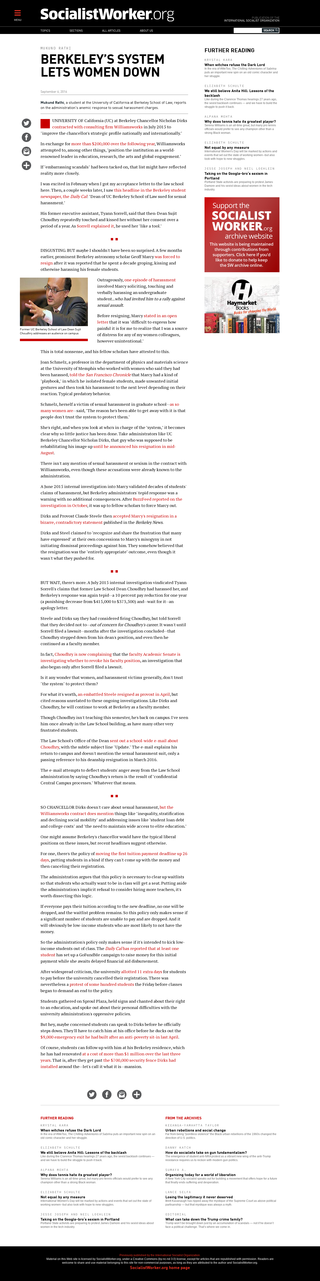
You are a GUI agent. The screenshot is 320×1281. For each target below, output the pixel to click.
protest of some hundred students (102, 984)
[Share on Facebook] (26, 140)
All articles (111, 30)
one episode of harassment (150, 280)
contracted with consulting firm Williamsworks (97, 127)
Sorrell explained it (95, 226)
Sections (76, 30)
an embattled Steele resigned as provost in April (124, 694)
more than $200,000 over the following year (113, 143)
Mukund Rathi (56, 48)
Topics (45, 30)
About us (146, 30)
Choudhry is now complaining (83, 654)
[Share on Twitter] (26, 126)
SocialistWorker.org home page (160, 1267)
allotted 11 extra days (141, 971)
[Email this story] (26, 154)
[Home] (128, 14)
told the (100, 374)
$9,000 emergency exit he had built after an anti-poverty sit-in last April (109, 1037)
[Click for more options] (26, 168)
